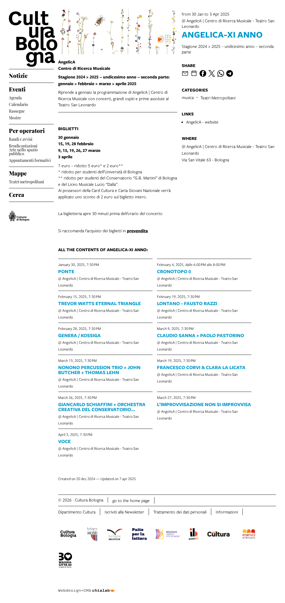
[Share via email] (185, 73)
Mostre (15, 117)
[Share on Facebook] (203, 73)
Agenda (15, 97)
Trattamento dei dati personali (180, 512)
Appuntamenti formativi (30, 159)
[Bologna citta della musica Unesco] (168, 535)
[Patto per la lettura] (139, 535)
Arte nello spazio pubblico (23, 151)
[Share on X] (211, 73)
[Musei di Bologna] (92, 535)
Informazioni (227, 512)
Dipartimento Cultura (76, 512)
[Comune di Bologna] (19, 216)
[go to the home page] (31, 39)
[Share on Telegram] (229, 73)
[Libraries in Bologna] (114, 534)
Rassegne (17, 110)
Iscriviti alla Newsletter (124, 512)
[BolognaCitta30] (65, 561)
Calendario (18, 104)
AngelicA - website (202, 122)
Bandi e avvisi (20, 138)
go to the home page (131, 500)
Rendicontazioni (23, 145)
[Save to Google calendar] (194, 73)
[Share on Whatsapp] (220, 73)
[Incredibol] (193, 535)
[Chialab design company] (86, 586)
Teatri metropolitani (26, 181)
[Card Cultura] (218, 535)
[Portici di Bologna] (249, 534)
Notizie (18, 74)
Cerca (16, 194)
